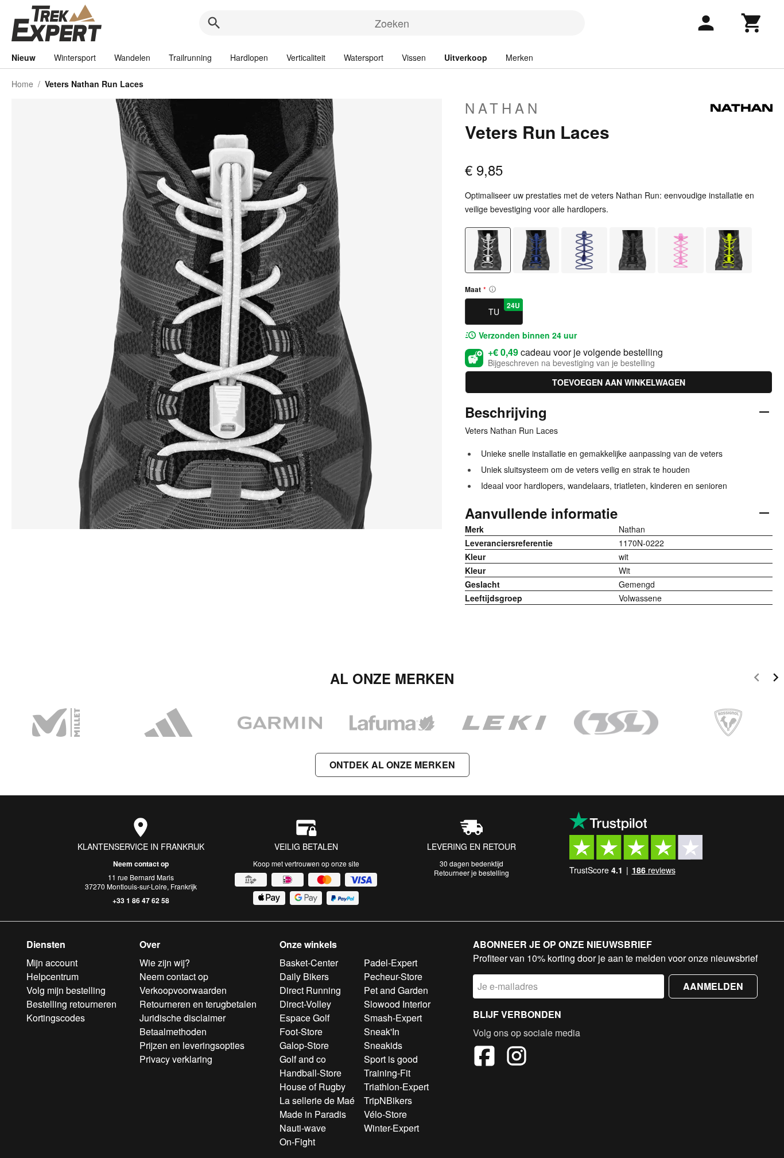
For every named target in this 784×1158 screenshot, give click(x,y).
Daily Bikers (304, 976)
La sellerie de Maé (317, 1100)
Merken (519, 57)
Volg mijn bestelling (66, 990)
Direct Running (310, 990)
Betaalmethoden (173, 1031)
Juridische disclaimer (182, 1017)
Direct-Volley (305, 1004)
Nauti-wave (303, 1127)
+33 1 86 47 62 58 (140, 900)
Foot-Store (301, 1031)
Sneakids (383, 1045)
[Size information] (492, 289)
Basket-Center (309, 962)
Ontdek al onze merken (392, 764)
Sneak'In (381, 1031)
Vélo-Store (385, 1114)
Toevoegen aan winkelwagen (618, 382)
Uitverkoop (465, 57)
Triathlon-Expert (396, 1086)
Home (22, 84)
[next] (775, 679)
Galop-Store (304, 1045)
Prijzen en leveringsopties (191, 1045)
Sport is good (391, 1059)
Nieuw (23, 57)
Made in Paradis (313, 1114)
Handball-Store (310, 1072)
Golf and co (303, 1059)
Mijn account (51, 962)
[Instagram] (516, 1057)
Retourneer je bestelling (471, 872)
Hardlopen (249, 57)
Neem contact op (141, 863)
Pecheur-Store (393, 976)
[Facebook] (484, 1057)
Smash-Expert (393, 1017)
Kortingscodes (55, 1017)
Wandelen (132, 57)
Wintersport (75, 57)
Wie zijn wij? (164, 962)
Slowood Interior (397, 1004)
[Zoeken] (214, 23)
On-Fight (297, 1141)
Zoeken (392, 22)
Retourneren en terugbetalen (198, 1004)
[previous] (756, 679)
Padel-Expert (390, 962)
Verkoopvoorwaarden (183, 990)
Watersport (363, 57)
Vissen (414, 57)
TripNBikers (388, 1100)
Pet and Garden (396, 990)
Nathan (503, 108)
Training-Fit (387, 1072)
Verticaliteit (305, 57)
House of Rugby (313, 1086)
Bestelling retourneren (71, 1004)
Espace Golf (304, 1017)
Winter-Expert (391, 1127)
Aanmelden (713, 986)
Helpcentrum (52, 976)
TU (504, 308)
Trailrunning (190, 57)
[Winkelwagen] (751, 22)
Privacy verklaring (175, 1059)
